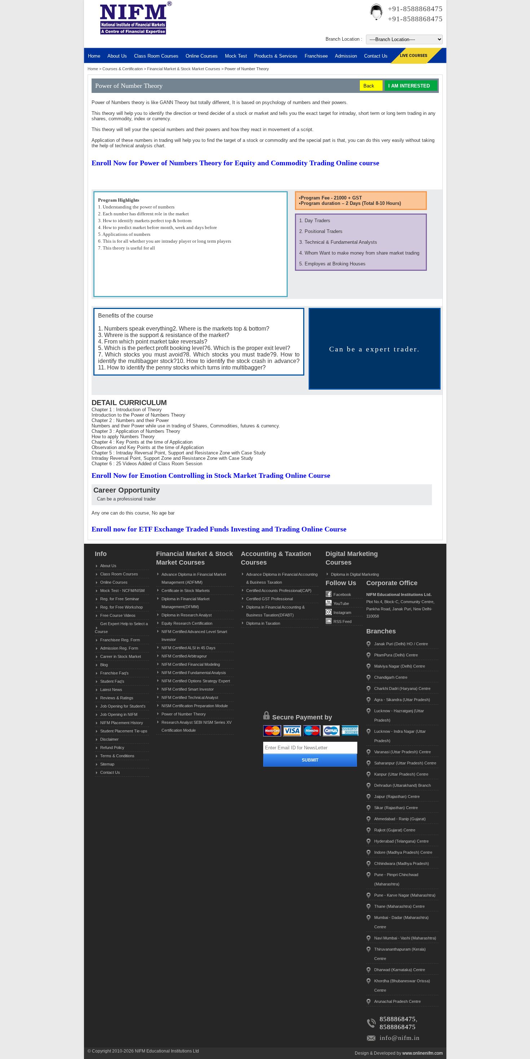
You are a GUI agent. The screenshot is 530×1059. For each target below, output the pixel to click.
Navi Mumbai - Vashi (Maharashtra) (405, 938)
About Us (108, 566)
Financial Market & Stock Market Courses (184, 69)
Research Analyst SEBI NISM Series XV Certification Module (196, 726)
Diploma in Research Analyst (187, 615)
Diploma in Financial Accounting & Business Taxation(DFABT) (275, 611)
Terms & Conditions (117, 756)
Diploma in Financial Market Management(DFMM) (185, 603)
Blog (104, 665)
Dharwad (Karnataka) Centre (399, 970)
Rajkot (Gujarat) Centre (394, 830)
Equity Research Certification (187, 623)
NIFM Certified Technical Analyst (190, 697)
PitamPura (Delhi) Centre (396, 655)
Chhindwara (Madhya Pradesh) (401, 863)
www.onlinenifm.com (422, 1053)
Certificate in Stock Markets (186, 590)
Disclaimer (109, 739)
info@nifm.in (400, 1037)
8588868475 (398, 1019)
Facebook (342, 594)
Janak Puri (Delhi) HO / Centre (401, 644)
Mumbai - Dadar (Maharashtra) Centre (401, 922)
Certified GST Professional (269, 599)
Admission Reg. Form (119, 648)
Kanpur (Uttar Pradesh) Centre (401, 774)
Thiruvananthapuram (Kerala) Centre (400, 954)
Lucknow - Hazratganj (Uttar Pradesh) (399, 715)
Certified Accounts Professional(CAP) (279, 590)
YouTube (341, 603)
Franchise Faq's (114, 673)
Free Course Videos (118, 615)
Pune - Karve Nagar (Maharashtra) (405, 895)
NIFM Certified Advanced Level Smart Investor (194, 635)
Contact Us (110, 772)
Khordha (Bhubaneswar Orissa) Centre (402, 985)
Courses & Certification (123, 69)
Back (368, 86)
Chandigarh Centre (390, 677)
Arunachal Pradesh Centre (397, 1001)
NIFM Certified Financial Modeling (191, 664)
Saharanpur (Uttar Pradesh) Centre (405, 763)
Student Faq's (112, 681)
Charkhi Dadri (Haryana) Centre (402, 688)
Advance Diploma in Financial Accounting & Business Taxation (282, 578)
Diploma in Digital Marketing (355, 574)
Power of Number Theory (184, 714)
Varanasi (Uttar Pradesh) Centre (402, 752)
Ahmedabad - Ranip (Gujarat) (400, 819)
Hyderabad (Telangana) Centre (401, 841)
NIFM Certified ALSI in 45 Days (189, 648)
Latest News (111, 689)
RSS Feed (343, 621)
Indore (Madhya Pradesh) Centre (403, 852)
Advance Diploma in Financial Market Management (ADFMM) (194, 578)
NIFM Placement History (121, 723)
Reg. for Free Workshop (121, 607)
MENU (109, 41)
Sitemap (107, 764)
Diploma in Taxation (263, 623)
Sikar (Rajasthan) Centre (396, 808)
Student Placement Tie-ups (123, 731)
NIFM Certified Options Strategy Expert (196, 681)
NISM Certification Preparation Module (195, 706)
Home (94, 56)
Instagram (342, 612)
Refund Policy (112, 747)
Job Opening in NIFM (118, 714)
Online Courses (202, 56)
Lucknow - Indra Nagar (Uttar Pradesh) (400, 736)
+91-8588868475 (415, 9)
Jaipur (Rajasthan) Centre (397, 796)
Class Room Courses (156, 56)
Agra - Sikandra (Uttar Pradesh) (402, 699)
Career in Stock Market (120, 656)
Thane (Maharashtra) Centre (399, 906)
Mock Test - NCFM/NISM (122, 590)
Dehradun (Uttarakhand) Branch (402, 785)
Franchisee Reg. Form (120, 640)
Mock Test (236, 56)
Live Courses (413, 55)
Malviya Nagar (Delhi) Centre (399, 666)
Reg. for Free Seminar (119, 599)
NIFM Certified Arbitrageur (184, 656)
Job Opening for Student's (123, 706)
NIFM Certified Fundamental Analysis (194, 672)
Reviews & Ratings (116, 698)
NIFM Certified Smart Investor (188, 689)
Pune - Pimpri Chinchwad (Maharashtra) (396, 879)
